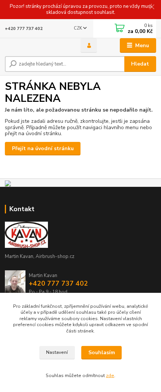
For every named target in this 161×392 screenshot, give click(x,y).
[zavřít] (152, 7)
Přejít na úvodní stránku (43, 148)
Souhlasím (101, 352)
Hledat (140, 63)
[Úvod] (36, 46)
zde (110, 376)
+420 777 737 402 (24, 28)
